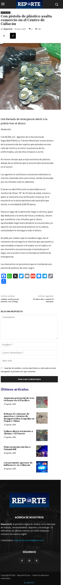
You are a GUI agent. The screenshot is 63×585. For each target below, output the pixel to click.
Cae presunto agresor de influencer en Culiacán (18, 464)
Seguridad (5, 13)
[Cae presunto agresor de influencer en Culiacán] (42, 467)
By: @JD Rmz (29, 582)
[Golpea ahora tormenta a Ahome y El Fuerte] (42, 435)
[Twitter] (36, 561)
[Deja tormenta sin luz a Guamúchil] (42, 451)
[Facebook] (22, 561)
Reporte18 (8, 29)
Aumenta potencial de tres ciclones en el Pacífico (19, 399)
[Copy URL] (13, 36)
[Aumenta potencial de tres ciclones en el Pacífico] (42, 402)
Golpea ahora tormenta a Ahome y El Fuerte (18, 432)
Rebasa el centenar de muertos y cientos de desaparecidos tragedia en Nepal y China (19, 418)
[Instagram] (29, 561)
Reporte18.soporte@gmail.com (29, 540)
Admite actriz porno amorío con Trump (10, 300)
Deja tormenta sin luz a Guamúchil (17, 448)
